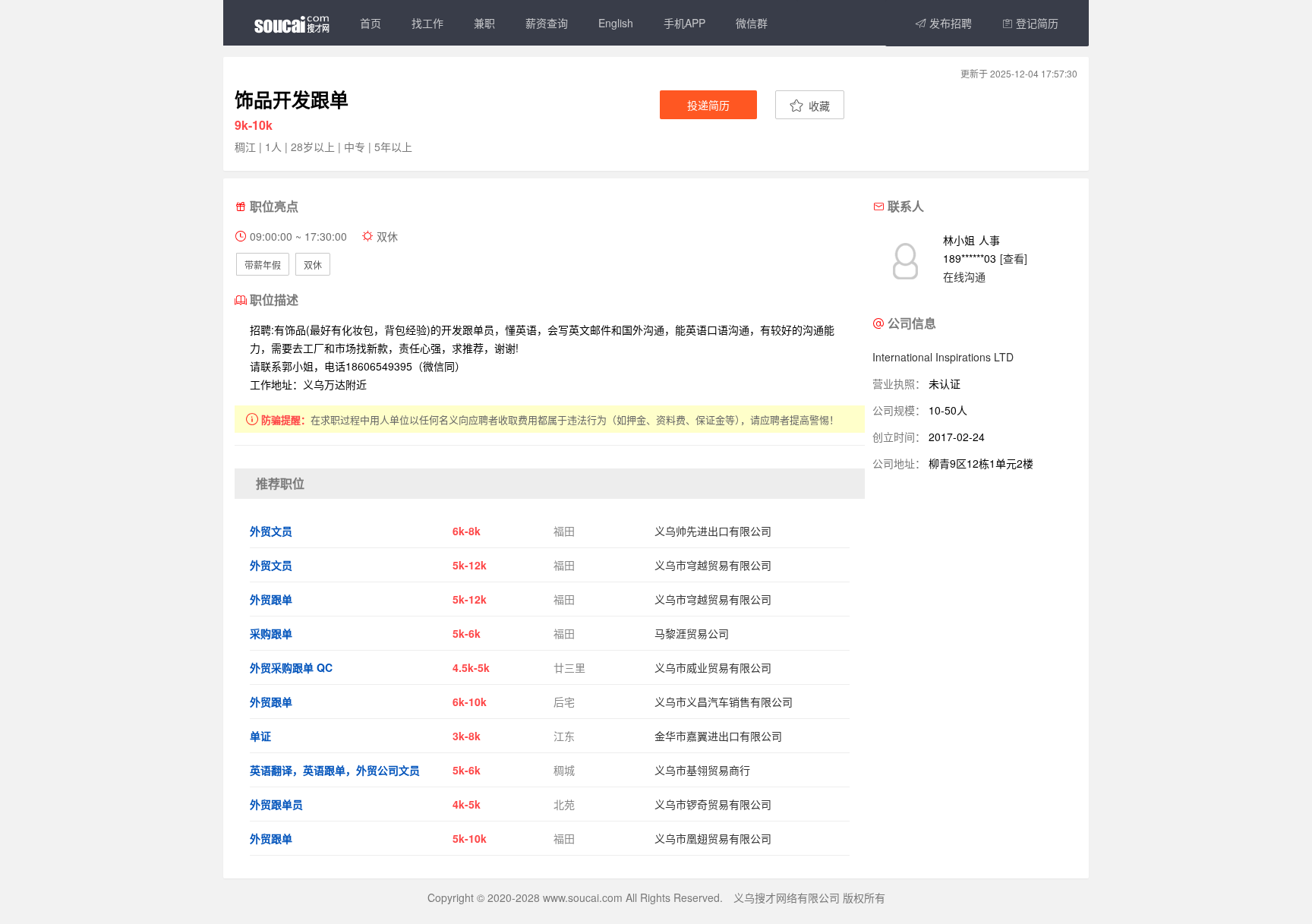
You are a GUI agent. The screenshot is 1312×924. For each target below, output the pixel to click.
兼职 (484, 22)
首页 (370, 22)
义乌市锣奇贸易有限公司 (712, 804)
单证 (260, 735)
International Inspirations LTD (943, 356)
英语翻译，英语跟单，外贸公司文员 (335, 769)
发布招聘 (949, 22)
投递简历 (708, 104)
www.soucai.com (583, 897)
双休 (313, 264)
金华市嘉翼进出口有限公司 (718, 735)
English (615, 22)
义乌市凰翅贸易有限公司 (712, 838)
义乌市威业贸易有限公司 (712, 667)
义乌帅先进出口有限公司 (712, 530)
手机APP (684, 22)
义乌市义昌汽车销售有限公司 (723, 701)
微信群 (752, 22)
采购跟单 (271, 633)
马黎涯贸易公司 (691, 633)
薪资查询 (546, 22)
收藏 (818, 105)
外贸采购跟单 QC (291, 667)
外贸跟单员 (276, 804)
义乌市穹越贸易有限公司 (712, 564)
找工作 (427, 22)
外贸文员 (271, 530)
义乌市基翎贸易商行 (702, 769)
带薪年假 (262, 264)
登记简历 (1035, 22)
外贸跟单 (271, 599)
